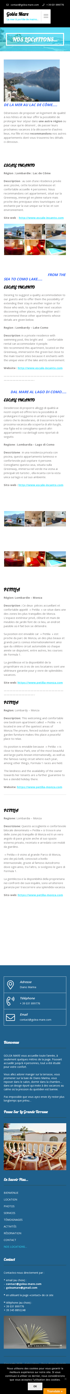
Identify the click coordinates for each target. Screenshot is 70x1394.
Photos (9, 1206)
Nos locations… (15, 1246)
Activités (10, 1226)
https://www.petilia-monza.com (39, 787)
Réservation (12, 1233)
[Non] (65, 1379)
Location (10, 1199)
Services (9, 1213)
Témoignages (13, 1219)
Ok (35, 1386)
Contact (10, 1240)
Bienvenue (11, 1193)
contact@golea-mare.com (25, 4)
